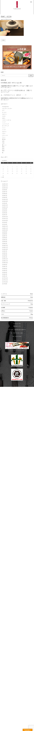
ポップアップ (5, 125)
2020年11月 (5, 228)
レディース (5, 135)
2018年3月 (4, 274)
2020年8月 (4, 234)
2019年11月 (5, 247)
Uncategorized (5, 106)
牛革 (3, 143)
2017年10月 (5, 282)
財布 (3, 148)
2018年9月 (4, 264)
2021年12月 (5, 216)
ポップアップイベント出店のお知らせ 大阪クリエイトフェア (16, 91)
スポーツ (4, 114)
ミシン (3, 127)
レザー (3, 133)
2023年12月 (5, 199)
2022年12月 (5, 205)
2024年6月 (4, 193)
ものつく (4, 131)
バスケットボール (6, 120)
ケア (3, 110)
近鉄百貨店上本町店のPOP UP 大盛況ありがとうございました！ (17, 98)
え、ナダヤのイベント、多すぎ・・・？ (13, 95)
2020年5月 (4, 239)
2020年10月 (5, 230)
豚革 (3, 147)
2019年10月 (5, 249)
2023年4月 (4, 203)
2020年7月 (4, 236)
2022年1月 (4, 214)
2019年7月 (4, 251)
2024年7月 (4, 191)
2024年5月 (4, 195)
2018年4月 (4, 272)
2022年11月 (5, 207)
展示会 (3, 139)
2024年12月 (5, 184)
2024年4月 (4, 197)
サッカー (4, 112)
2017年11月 (5, 280)
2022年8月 (4, 209)
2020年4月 (4, 241)
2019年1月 (4, 257)
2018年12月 (5, 258)
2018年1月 (4, 276)
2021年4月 (4, 224)
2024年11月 (5, 186)
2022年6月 (4, 211)
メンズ (3, 129)
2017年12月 (5, 278)
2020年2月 (4, 243)
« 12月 (2, 177)
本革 (3, 141)
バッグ (3, 122)
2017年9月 (4, 283)
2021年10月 (5, 220)
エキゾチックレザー (7, 108)
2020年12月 (5, 226)
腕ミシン (4, 145)
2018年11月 (5, 260)
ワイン (3, 137)
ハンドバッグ (5, 124)
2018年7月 (4, 266)
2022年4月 (4, 212)
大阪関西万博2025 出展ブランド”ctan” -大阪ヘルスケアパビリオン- (17, 86)
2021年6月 (4, 222)
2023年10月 (5, 201)
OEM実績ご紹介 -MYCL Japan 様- (11, 83)
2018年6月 (4, 268)
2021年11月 (5, 218)
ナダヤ (3, 116)
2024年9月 (4, 189)
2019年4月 (4, 255)
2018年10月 (5, 262)
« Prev (3, 40)
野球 (3, 150)
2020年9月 (4, 232)
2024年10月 (5, 188)
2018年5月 (4, 270)
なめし (3, 118)
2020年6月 (4, 237)
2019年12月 (5, 245)
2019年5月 (4, 253)
